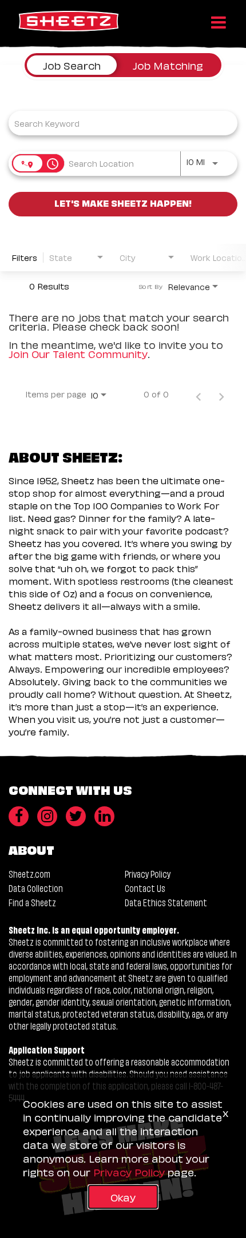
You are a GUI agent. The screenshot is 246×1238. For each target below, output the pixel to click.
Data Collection (36, 887)
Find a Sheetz (32, 902)
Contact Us (145, 887)
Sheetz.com (29, 873)
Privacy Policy (147, 873)
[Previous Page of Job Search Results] (198, 394)
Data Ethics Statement (166, 902)
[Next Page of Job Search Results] (221, 394)
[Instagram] (47, 816)
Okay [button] (123, 1196)
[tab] (72, 65)
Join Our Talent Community (78, 353)
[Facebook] (19, 816)
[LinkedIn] (104, 816)
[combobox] (117, 123)
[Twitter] (76, 816)
